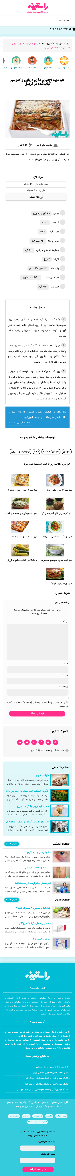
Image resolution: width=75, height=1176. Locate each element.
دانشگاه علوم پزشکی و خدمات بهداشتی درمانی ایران (47, 1084)
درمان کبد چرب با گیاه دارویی (33, 806)
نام (66, 664)
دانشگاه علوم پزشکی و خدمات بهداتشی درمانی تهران (46, 1078)
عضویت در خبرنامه (38, 1169)
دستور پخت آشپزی (55, 44)
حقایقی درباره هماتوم (39, 852)
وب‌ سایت (64, 686)
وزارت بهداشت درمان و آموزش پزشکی (53, 1067)
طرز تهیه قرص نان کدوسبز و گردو (56, 513)
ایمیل (65, 675)
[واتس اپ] (55, 742)
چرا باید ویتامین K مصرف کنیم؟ (33, 908)
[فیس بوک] (41, 742)
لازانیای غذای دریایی (20, 452)
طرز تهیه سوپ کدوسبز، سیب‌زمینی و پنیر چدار (49, 560)
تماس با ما (37, 1116)
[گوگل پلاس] (34, 742)
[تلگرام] (48, 742)
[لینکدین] (20, 742)
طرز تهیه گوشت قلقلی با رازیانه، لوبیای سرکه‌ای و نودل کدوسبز (42, 537)
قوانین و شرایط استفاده (37, 1122)
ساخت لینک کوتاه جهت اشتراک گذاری (47, 750)
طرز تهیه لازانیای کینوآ (62, 583)
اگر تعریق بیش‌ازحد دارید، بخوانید (33, 883)
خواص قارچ (42, 776)
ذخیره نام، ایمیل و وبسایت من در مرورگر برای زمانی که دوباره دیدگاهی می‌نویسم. (37, 704)
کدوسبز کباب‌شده (51, 452)
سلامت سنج (14, 1116)
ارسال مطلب (61, 1116)
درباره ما (26, 1116)
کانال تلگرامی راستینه (19, 423)
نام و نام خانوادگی (46, 1142)
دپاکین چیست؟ (42, 939)
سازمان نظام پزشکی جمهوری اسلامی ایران (51, 1072)
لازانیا (36, 452)
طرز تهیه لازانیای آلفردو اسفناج (23, 490)
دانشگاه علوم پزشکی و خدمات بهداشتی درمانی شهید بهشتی (43, 1089)
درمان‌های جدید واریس (38, 868)
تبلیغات (49, 1116)
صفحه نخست (63, 20)
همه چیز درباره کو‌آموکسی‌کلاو (35, 924)
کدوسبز (66, 452)
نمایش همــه (11, 844)
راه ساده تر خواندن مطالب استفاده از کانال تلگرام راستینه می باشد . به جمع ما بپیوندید (37, 415)
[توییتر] (27, 742)
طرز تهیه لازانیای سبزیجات (25, 537)
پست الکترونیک (47, 1154)
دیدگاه (65, 621)
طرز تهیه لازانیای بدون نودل (59, 490)
